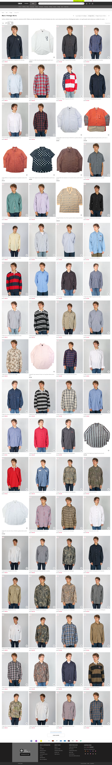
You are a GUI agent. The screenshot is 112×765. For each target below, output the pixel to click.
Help (41, 747)
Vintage (10, 12)
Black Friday (71, 752)
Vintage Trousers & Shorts (101, 15)
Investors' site (57, 752)
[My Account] (86, 3)
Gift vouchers (71, 748)
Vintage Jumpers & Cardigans (81, 15)
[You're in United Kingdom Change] (92, 1)
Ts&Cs (88, 763)
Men (7, 12)
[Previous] (73, 16)
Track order (42, 748)
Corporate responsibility (59, 750)
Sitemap (41, 755)
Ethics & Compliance (43, 759)
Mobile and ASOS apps (73, 747)
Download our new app (78, 0)
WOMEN (26, 3)
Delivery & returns (43, 750)
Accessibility (92, 763)
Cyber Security (57, 754)
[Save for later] (26, 57)
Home (3, 12)
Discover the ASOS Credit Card (74, 755)
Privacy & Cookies (83, 763)
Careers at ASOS (57, 748)
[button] (85, 751)
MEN (33, 3)
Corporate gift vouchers (73, 750)
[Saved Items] (89, 3)
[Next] (109, 16)
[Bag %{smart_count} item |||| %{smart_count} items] (92, 3)
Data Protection (42, 757)
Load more (56, 735)
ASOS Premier (42, 752)
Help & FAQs (87, 0)
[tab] (20, 6)
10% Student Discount (43, 754)
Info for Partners (71, 754)
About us (56, 747)
